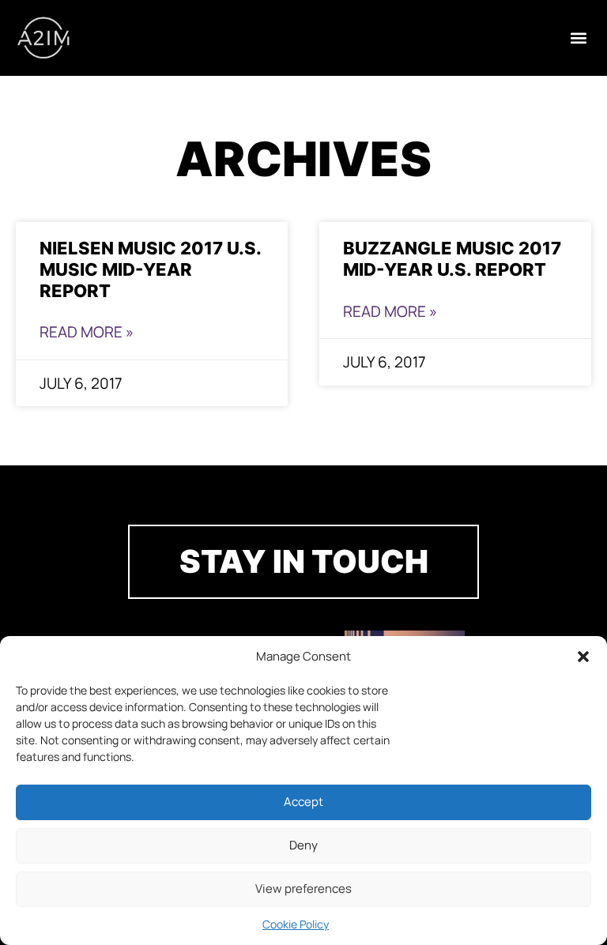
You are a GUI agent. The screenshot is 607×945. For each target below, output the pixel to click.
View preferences (303, 888)
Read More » (87, 332)
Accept (303, 801)
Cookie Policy (295, 924)
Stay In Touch (303, 561)
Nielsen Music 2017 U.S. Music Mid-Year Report (150, 269)
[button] (583, 657)
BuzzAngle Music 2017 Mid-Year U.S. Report (452, 258)
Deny (303, 845)
